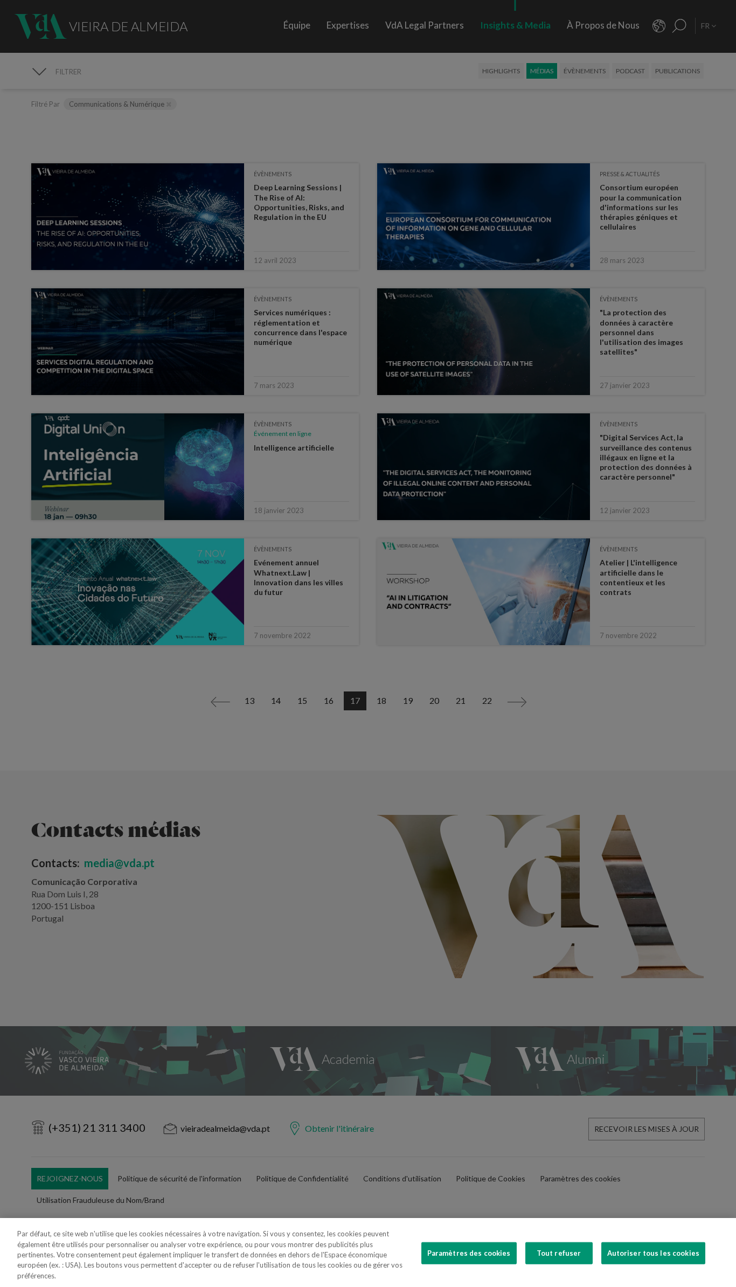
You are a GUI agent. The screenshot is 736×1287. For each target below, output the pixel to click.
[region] (368, 1252)
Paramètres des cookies (469, 1253)
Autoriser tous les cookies (653, 1253)
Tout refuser (559, 1253)
